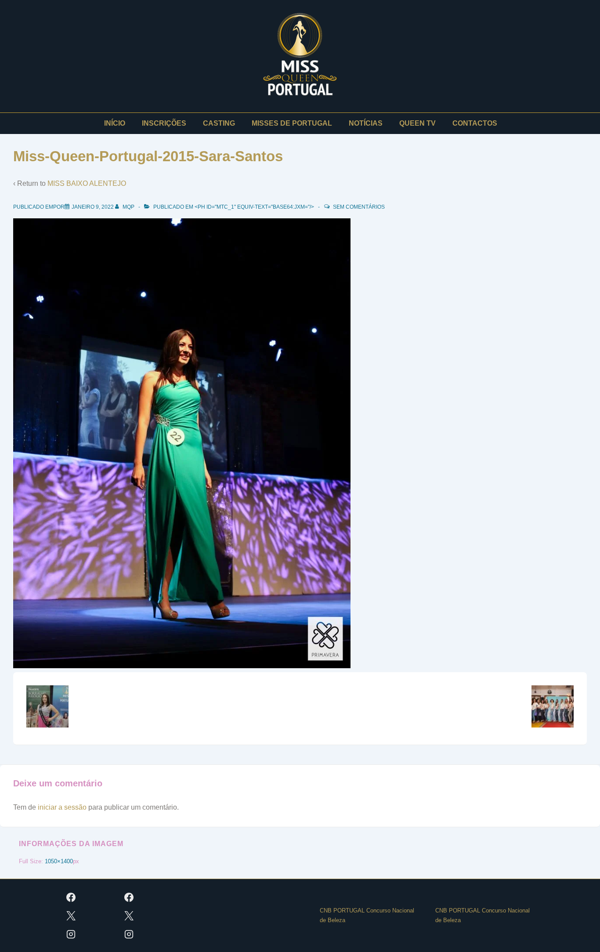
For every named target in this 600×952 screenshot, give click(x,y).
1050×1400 (59, 861)
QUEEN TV (417, 123)
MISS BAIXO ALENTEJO (86, 183)
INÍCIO (114, 123)
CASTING (219, 123)
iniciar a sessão (62, 807)
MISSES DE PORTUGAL (292, 123)
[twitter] (71, 915)
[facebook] (71, 897)
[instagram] (71, 934)
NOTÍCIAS (366, 123)
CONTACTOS (474, 123)
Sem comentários (359, 207)
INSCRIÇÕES (164, 123)
